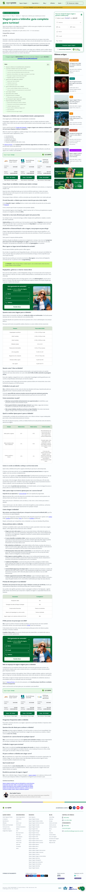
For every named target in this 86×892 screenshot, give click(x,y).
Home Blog (51, 817)
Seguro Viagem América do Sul (36, 840)
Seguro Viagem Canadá (34, 825)
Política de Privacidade (8, 825)
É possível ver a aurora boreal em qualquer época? (16, 104)
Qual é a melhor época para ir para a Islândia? (15, 86)
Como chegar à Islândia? (11, 91)
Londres (8, 518)
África (50, 828)
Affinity (17, 828)
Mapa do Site (52, 842)
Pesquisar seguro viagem (68, 45)
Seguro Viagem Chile (33, 836)
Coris (17, 821)
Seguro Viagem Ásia (33, 848)
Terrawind (18, 846)
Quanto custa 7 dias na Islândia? (13, 81)
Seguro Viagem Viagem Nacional (36, 852)
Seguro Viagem (23, 3)
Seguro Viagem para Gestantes (36, 862)
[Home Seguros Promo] (9, 4)
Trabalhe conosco (7, 828)
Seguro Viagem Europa (34, 819)
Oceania (51, 832)
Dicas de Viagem (53, 836)
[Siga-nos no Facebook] (74, 808)
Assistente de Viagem (54, 838)
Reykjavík (6, 205)
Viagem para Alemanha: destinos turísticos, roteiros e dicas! (18, 787)
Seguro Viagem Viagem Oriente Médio (37, 856)
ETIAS (28, 625)
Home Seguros (32, 817)
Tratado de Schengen (21, 127)
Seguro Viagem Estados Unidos (36, 821)
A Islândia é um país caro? (12, 82)
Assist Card (18, 823)
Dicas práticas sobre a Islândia (12, 93)
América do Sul (52, 825)
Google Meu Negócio (7, 830)
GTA (17, 830)
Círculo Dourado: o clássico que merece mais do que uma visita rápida (20, 70)
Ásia (50, 830)
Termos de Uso (6, 827)
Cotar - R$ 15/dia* (10, 177)
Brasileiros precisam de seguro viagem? (14, 111)
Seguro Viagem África (33, 846)
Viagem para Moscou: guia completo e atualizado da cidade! (18, 786)
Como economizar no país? (12, 84)
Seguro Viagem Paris (33, 828)
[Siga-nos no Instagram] (81, 808)
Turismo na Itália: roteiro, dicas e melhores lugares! (16, 789)
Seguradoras (35, 3)
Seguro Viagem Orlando (34, 827)
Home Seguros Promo (7, 817)
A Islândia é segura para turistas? (13, 106)
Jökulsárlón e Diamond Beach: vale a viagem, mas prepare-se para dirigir (21, 74)
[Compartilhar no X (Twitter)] (6, 35)
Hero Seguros (19, 836)
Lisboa (50, 516)
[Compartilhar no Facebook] (4, 35)
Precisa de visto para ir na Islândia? (13, 95)
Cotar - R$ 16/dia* (27, 177)
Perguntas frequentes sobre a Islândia (13, 100)
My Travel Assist (19, 832)
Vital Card (18, 834)
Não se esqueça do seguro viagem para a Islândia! (16, 99)
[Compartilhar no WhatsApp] (3, 35)
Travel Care (18, 840)
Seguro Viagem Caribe (34, 838)
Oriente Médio (52, 834)
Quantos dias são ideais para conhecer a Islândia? (16, 102)
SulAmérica (18, 819)
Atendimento (6, 821)
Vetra (17, 848)
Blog (44, 3)
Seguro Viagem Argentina (34, 834)
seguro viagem (32, 775)
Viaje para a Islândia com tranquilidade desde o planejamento (18, 67)
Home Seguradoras (20, 817)
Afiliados (5, 823)
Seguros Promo (8, 144)
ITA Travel (18, 825)
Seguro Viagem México (34, 844)
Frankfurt (31, 518)
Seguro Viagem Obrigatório (35, 860)
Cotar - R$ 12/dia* (44, 177)
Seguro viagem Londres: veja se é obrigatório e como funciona (18, 783)
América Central (52, 827)
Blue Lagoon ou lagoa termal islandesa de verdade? (17, 75)
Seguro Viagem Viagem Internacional (37, 850)
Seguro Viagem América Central (36, 842)
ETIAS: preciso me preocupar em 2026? (14, 97)
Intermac (18, 844)
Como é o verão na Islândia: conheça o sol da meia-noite (17, 88)
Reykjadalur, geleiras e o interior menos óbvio (15, 77)
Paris (20, 518)
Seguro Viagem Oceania (34, 854)
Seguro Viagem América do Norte (36, 823)
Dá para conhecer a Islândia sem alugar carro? (16, 107)
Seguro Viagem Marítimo (34, 858)
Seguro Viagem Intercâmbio (35, 864)
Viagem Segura (52, 840)
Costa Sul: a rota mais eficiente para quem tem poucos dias (18, 72)
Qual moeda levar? (10, 109)
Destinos (51, 819)
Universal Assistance (20, 827)
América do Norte (53, 823)
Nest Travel (18, 842)
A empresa (5, 819)
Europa (50, 821)
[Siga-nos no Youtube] (77, 808)
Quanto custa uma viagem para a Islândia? (14, 79)
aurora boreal (22, 493)
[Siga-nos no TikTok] (70, 808)
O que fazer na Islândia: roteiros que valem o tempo (16, 68)
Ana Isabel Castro (7, 30)
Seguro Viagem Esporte (34, 868)
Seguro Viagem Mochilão (34, 866)
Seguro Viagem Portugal (34, 830)
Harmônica (18, 838)
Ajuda (59, 3)
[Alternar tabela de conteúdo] (47, 64)
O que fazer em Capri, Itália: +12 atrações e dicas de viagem (18, 785)
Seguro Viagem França (34, 832)
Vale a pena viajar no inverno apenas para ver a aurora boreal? (19, 90)
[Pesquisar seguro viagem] (83, 889)
